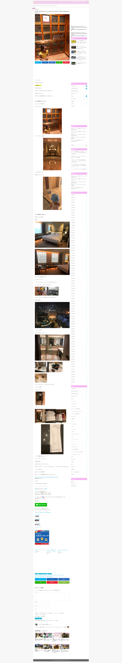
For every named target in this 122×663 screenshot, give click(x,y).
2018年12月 (73, 313)
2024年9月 (73, 210)
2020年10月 (73, 265)
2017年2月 (73, 366)
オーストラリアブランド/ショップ (76, 411)
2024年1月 (73, 220)
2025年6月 (73, 202)
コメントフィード (74, 484)
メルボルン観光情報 (74, 449)
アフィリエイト (73, 401)
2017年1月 (73, 369)
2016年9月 (73, 379)
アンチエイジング (74, 403)
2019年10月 (73, 288)
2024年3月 (73, 217)
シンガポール (49, 573)
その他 (72, 103)
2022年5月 (73, 240)
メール (36, 605)
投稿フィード (73, 482)
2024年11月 (73, 207)
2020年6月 (73, 273)
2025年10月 (73, 197)
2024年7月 (73, 215)
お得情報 (72, 101)
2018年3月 (73, 336)
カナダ (72, 421)
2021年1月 (73, 260)
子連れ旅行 (51, 576)
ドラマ (72, 436)
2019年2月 (73, 308)
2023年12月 (73, 222)
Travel (37, 573)
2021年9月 (73, 250)
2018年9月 (73, 321)
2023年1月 (73, 235)
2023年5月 (73, 230)
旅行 (72, 464)
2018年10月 (73, 318)
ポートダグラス (73, 444)
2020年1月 (73, 283)
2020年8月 (73, 268)
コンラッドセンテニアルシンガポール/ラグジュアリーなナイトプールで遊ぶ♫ (63, 550)
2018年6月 (73, 328)
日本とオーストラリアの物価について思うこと (78, 128)
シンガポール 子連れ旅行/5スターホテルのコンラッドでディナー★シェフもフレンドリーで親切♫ (51, 550)
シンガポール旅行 (46, 576)
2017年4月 (73, 361)
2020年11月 (73, 263)
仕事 (72, 456)
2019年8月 (73, 293)
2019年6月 (73, 298)
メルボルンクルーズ (74, 446)
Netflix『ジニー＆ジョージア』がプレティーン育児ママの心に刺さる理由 (81, 47)
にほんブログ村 (37, 514)
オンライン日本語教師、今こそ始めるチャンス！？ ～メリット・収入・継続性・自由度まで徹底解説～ (78, 42)
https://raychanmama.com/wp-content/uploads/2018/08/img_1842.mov (46, 477)
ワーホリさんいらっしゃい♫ (75, 454)
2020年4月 (73, 275)
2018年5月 (73, 331)
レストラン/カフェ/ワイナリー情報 (76, 451)
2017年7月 (73, 354)
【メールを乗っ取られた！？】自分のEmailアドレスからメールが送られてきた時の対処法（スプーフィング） (78, 58)
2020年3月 (73, 278)
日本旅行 (72, 469)
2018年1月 (73, 341)
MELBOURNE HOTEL (74, 393)
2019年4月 (73, 303)
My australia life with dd (60, 660)
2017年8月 (73, 351)
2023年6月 (73, 227)
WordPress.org (73, 485)
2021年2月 (73, 258)
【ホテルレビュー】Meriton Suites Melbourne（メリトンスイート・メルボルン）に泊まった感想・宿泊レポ (78, 53)
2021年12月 (73, 245)
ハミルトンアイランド (74, 439)
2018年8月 (73, 323)
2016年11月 (73, 374)
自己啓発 (72, 106)
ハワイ (72, 441)
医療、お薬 (73, 459)
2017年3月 (73, 364)
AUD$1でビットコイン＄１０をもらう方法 (78, 134)
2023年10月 (73, 225)
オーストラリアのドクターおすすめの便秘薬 (81, 63)
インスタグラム (73, 98)
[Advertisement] (52, 71)
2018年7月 (73, 326)
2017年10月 (73, 346)
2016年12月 (73, 371)
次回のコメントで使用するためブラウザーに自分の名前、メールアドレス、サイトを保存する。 (50, 613)
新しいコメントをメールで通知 (40, 614)
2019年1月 (73, 311)
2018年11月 (73, 316)
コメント (36, 592)
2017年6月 (73, 356)
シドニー (72, 426)
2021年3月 (73, 255)
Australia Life (73, 388)
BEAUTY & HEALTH (74, 88)
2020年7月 (73, 270)
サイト (36, 609)
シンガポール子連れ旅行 (39, 576)
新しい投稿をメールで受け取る (40, 616)
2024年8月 (73, 212)
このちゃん (73, 132)
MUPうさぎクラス (74, 93)
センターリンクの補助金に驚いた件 (77, 140)
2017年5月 (73, 359)
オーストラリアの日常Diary (42, 573)
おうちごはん (73, 416)
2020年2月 (73, 280)
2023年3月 (73, 232)
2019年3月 (73, 306)
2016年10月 (73, 376)
